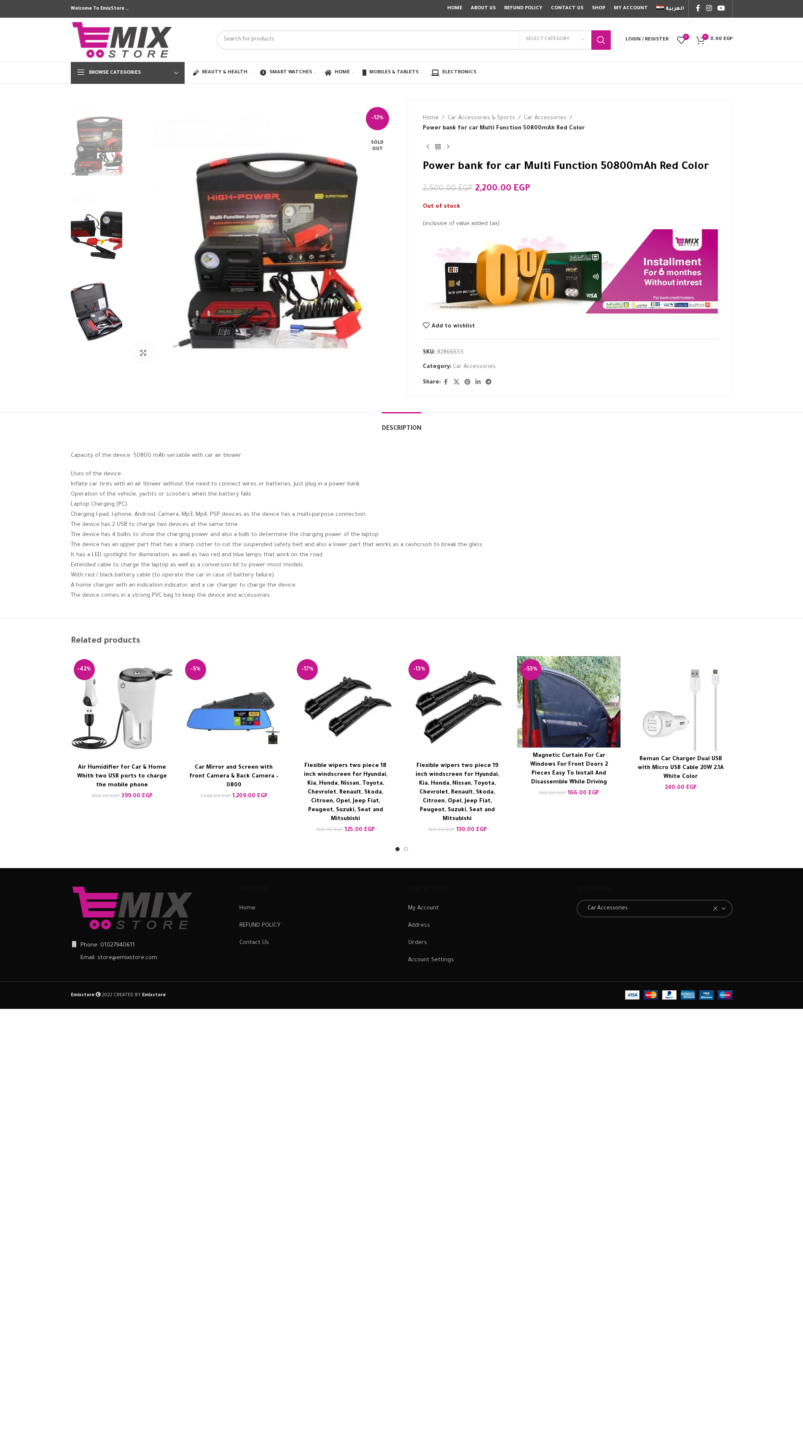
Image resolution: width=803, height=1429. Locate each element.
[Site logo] (123, 40)
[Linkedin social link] (478, 382)
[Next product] (448, 147)
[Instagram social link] (708, 9)
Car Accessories (545, 118)
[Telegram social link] (488, 382)
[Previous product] (428, 147)
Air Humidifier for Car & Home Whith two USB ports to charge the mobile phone (122, 776)
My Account (423, 908)
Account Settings (431, 960)
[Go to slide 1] (397, 849)
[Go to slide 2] (406, 849)
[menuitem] (670, 9)
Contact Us (254, 943)
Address (419, 925)
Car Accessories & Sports (481, 118)
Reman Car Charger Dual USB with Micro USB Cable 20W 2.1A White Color (681, 768)
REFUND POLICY (259, 925)
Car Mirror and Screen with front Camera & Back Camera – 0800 (234, 776)
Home (431, 118)
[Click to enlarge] (143, 352)
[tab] (402, 425)
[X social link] (456, 382)
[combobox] (655, 908)
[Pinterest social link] (467, 382)
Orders (417, 943)
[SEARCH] (601, 40)
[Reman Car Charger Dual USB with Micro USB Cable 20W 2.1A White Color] (680, 703)
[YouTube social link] (721, 9)
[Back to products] (438, 147)
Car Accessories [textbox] (606, 909)
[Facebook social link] (698, 9)
